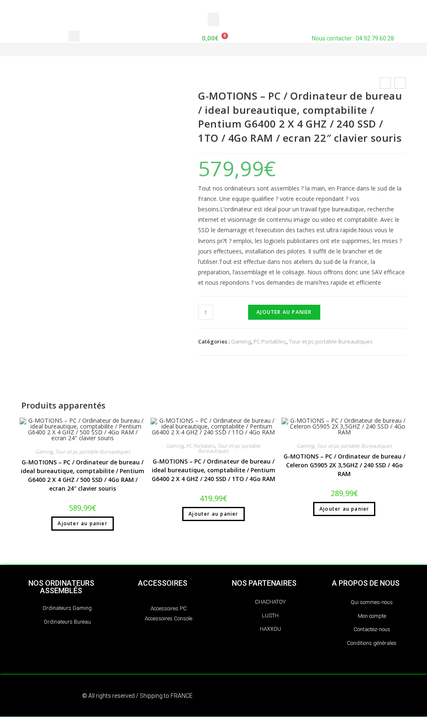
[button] (213, 19)
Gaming (241, 341)
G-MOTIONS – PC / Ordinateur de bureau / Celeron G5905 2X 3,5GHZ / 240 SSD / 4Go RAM (344, 465)
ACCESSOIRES (162, 583)
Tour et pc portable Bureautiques (331, 341)
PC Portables (270, 341)
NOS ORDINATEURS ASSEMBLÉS (61, 587)
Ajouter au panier (283, 312)
